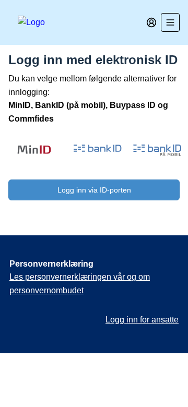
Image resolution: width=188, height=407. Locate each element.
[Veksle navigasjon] (170, 22)
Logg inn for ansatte (142, 319)
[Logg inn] (151, 22)
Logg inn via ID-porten (94, 190)
